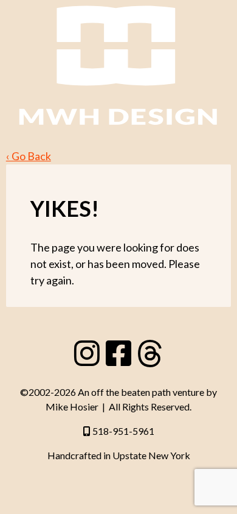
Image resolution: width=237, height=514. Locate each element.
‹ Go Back (28, 156)
